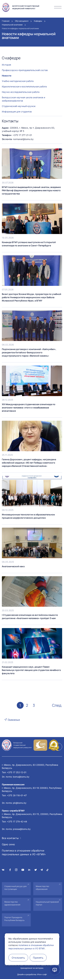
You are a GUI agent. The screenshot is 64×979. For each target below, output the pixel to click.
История (6, 64)
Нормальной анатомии (12, 25)
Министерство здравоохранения (12, 903)
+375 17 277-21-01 (22, 135)
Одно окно (8, 844)
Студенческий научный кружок (19, 106)
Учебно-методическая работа (18, 81)
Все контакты (10, 838)
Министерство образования (42, 887)
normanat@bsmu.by (23, 139)
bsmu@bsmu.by (21, 776)
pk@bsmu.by (19, 803)
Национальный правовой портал (47, 903)
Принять (38, 957)
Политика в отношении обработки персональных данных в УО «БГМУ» (24, 852)
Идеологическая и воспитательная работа (24, 86)
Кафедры (38, 21)
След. (57, 705)
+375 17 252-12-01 (16, 772)
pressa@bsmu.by (22, 829)
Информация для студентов (17, 111)
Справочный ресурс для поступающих (15, 887)
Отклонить (18, 957)
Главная (5, 21)
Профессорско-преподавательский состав (25, 70)
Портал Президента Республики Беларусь (14, 918)
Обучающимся (21, 21)
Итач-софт (42, 974)
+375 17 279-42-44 (17, 821)
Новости (6, 75)
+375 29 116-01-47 (17, 795)
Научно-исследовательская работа (20, 92)
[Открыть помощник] (54, 969)
